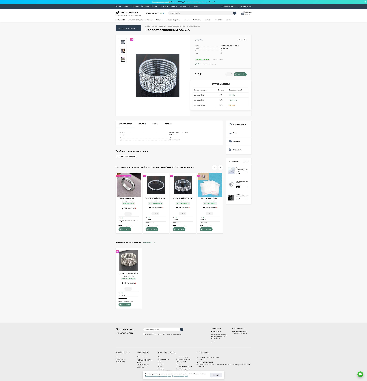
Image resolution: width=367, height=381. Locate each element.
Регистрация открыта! (160, 2)
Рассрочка (145, 6)
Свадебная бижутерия (159, 26)
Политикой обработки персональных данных (158, 376)
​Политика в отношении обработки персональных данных (144, 361)
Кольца (160, 366)
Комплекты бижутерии (183, 357)
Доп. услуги (164, 6)
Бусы (159, 361)
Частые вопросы (186, 6)
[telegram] (213, 342)
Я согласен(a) (163, 334)
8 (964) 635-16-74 (152, 13)
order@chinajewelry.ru (238, 328)
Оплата (126, 6)
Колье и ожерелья (163, 359)
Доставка (135, 6)
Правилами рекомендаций (180, 376)
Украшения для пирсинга (183, 359)
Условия (118, 6)
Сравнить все (147, 242)
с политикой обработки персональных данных (168, 334)
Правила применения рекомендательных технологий (143, 366)
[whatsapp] (211, 342)
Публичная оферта (142, 357)
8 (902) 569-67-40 (216, 331)
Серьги (160, 357)
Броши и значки (181, 361)
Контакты (174, 6)
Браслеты (161, 369)
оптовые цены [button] (150, 222)
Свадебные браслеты (174, 26)
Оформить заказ (120, 361)
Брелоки (178, 364)
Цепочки (160, 364)
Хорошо (216, 375)
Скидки (154, 6)
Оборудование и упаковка (184, 366)
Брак (196, 6)
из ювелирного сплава (126, 156)
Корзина (118, 357)
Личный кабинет (120, 359)
